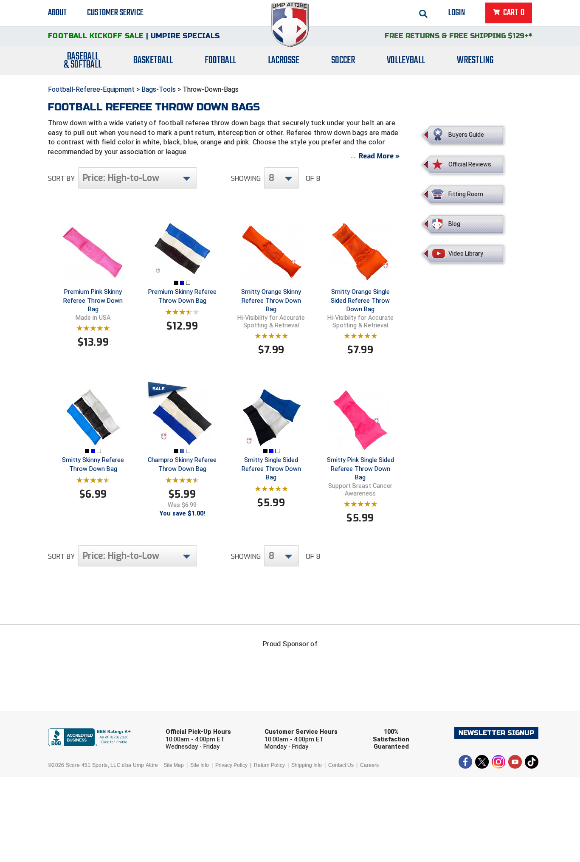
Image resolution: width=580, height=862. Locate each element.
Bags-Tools (158, 89)
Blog (454, 223)
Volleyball (406, 60)
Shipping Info (306, 765)
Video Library (465, 253)
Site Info (199, 765)
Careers (369, 765)
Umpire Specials (185, 36)
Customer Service (115, 13)
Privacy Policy (231, 765)
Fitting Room (465, 194)
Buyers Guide (466, 134)
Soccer (343, 60)
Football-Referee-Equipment (91, 89)
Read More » (379, 156)
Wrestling (475, 60)
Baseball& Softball (82, 61)
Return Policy (269, 765)
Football (220, 60)
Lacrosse (283, 60)
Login (456, 13)
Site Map (173, 765)
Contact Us (341, 765)
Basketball (153, 60)
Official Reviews (469, 164)
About (57, 13)
